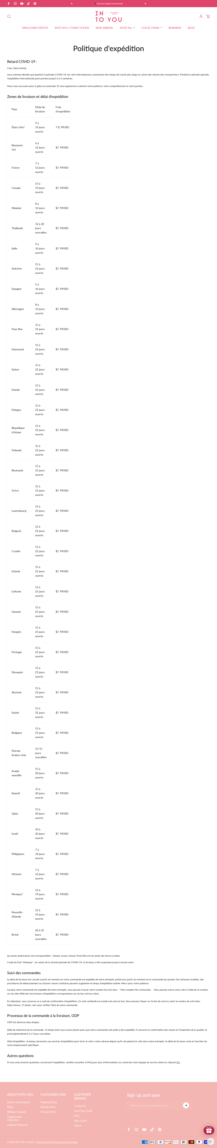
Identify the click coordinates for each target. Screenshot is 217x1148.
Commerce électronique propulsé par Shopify (57, 1142)
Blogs (10, 1107)
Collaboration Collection (14, 1118)
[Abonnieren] (186, 1105)
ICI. (178, 1062)
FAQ (76, 1115)
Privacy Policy (48, 1111)
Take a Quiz (80, 1120)
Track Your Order (83, 1110)
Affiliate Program (16, 1111)
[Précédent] (72, 3)
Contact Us (80, 1105)
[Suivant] (145, 3)
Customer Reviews (17, 1124)
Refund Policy (48, 1107)
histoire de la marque (18, 1102)
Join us (77, 1125)
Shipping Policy (49, 1102)
